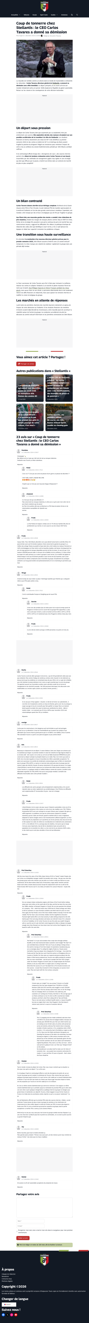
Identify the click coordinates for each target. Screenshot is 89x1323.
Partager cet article (27, 364)
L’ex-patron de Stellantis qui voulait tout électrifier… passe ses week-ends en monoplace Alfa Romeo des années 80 (30, 390)
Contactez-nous (7, 1279)
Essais (35, 15)
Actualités (14, 15)
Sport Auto (44, 15)
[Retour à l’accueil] (44, 6)
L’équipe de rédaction (8, 1274)
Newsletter (5, 1276)
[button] (77, 14)
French (8, 1304)
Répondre (20, 464)
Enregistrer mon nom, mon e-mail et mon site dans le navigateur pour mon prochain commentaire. (45, 1231)
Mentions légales (7, 1281)
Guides (53, 15)
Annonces (64, 15)
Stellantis (55, 83)
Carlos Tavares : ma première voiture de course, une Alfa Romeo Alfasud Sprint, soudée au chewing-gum (57, 420)
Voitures (26, 15)
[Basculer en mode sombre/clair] (72, 14)
